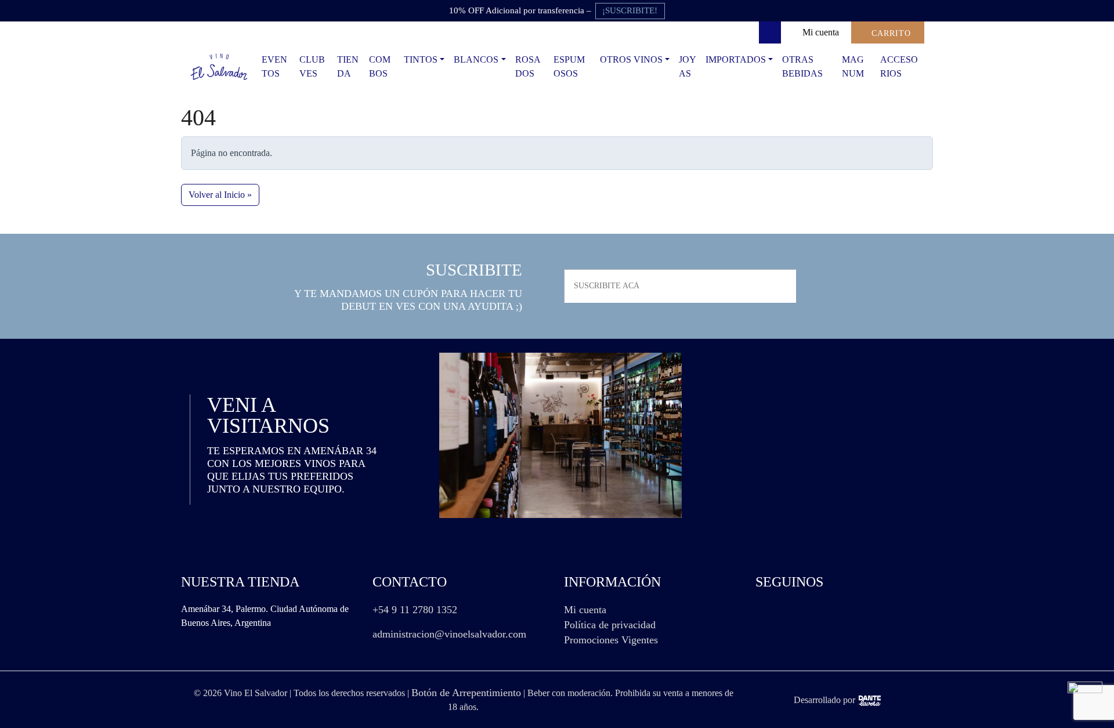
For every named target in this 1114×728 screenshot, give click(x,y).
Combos (379, 66)
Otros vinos (631, 59)
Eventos (274, 66)
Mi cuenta (585, 609)
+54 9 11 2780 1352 (414, 609)
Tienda (348, 66)
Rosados (528, 66)
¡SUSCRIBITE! (629, 10)
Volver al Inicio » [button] (220, 195)
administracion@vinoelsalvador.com (449, 634)
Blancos (476, 59)
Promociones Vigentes (611, 640)
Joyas (687, 66)
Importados (736, 59)
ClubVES (312, 66)
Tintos (420, 59)
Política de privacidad (610, 625)
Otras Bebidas (802, 66)
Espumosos (569, 66)
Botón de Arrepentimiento (466, 692)
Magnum (853, 66)
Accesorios (899, 66)
